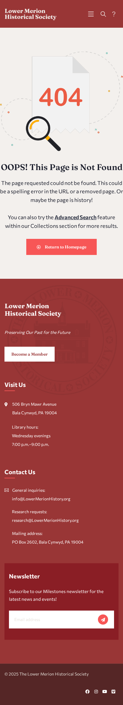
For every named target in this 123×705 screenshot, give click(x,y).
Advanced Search (75, 217)
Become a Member (29, 354)
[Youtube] (105, 692)
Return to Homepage (65, 247)
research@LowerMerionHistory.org (45, 520)
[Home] (30, 14)
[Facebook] (87, 692)
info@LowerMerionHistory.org (41, 498)
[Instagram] (96, 692)
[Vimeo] (113, 692)
